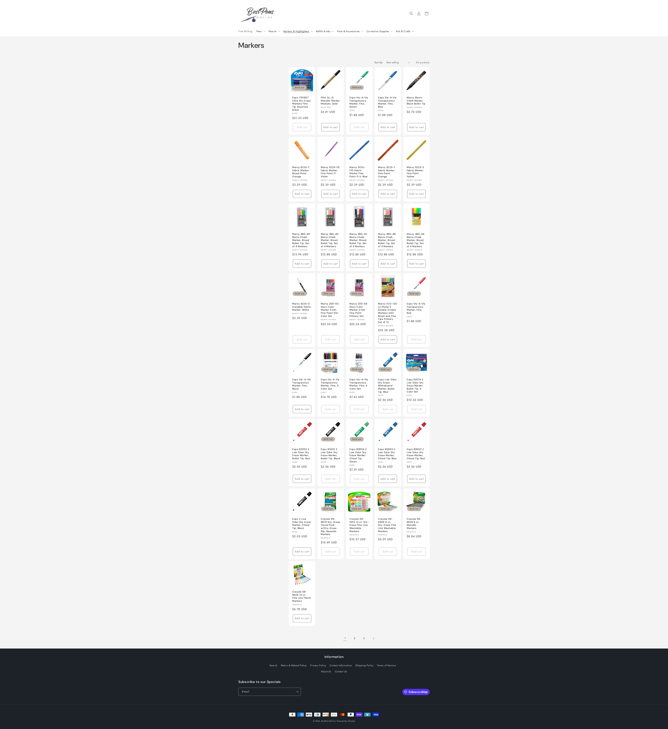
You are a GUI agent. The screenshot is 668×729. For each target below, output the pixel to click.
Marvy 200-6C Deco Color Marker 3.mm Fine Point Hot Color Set (330, 309)
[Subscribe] (297, 692)
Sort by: (379, 62)
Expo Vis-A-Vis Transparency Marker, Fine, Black (301, 384)
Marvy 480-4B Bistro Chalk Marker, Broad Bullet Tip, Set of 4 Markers (387, 240)
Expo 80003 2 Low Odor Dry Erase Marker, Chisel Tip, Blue (387, 454)
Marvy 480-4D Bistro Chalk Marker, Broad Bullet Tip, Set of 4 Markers (330, 240)
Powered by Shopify (346, 721)
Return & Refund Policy (294, 665)
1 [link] (345, 638)
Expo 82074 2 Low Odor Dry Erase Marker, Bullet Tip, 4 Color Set (415, 385)
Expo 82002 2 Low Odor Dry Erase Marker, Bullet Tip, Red (301, 454)
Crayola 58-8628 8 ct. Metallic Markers (414, 524)
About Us (326, 671)
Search (273, 665)
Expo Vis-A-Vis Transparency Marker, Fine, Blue (387, 102)
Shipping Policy (364, 665)
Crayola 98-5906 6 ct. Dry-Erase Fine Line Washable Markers (387, 525)
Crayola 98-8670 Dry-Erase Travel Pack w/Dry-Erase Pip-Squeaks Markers (330, 527)
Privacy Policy (318, 665)
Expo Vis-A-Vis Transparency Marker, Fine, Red (416, 308)
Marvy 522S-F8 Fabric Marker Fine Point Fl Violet (330, 172)
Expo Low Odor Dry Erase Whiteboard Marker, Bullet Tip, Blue (387, 385)
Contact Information (341, 665)
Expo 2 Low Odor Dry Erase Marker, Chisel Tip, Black (301, 524)
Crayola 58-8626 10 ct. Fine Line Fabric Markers (301, 596)
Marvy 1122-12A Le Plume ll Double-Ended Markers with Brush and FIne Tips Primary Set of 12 (387, 312)
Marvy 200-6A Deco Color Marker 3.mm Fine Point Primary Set (358, 309)
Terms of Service (386, 665)
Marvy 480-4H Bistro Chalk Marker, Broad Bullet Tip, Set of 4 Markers (301, 240)
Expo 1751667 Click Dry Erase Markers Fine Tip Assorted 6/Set (301, 103)
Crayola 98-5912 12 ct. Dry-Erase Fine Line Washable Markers (359, 525)
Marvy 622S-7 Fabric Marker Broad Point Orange (300, 172)
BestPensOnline (328, 721)
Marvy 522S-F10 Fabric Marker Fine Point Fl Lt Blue (358, 172)
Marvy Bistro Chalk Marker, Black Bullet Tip (416, 100)
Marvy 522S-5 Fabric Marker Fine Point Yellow (415, 172)
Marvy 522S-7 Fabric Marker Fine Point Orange (386, 172)
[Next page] (373, 638)
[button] (260, 31)
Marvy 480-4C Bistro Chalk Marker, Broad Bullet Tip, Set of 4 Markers (358, 240)
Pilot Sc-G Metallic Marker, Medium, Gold (330, 100)
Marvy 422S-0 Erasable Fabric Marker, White (301, 306)
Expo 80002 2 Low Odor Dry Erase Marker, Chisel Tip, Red (416, 454)
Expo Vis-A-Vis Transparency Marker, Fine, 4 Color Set (358, 384)
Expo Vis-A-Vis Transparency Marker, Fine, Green (358, 102)
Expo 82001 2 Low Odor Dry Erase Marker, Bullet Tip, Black (330, 454)
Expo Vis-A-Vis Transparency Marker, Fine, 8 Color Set (330, 384)
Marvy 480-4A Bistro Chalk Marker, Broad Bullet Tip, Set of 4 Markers (415, 240)
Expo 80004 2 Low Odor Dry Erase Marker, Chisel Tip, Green (358, 455)
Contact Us (341, 671)
